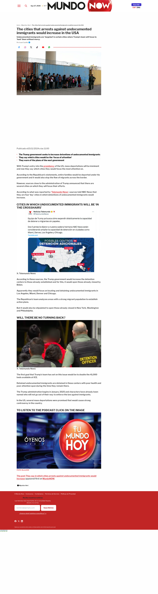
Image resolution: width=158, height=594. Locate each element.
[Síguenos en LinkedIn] (22, 521)
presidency (49, 166)
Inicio (18, 25)
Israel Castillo (23, 42)
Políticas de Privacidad (68, 494)
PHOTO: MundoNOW (23, 470)
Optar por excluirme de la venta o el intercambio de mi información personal (35, 527)
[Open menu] (19, 5)
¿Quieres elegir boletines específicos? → (32, 513)
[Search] (26, 5)
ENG (138, 7)
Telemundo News (59, 192)
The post (21, 476)
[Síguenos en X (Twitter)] (19, 521)
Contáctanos (39, 494)
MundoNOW (48, 478)
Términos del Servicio (52, 494)
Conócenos (29, 494)
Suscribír (136, 5)
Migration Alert (26, 25)
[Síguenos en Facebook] (15, 521)
